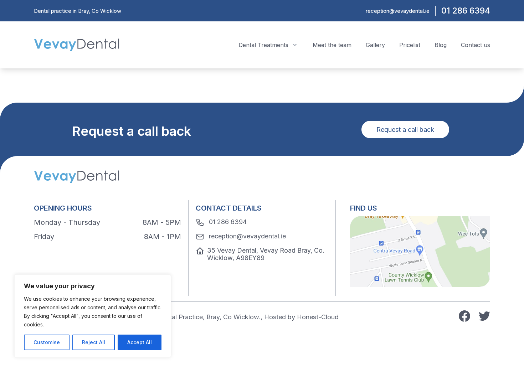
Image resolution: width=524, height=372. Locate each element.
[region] (92, 316)
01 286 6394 (465, 11)
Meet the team (332, 44)
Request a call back (405, 129)
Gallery (375, 44)
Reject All (93, 342)
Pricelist (409, 44)
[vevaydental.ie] (76, 44)
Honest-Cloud (318, 317)
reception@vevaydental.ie (398, 10)
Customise (47, 342)
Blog (441, 44)
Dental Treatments (263, 44)
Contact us (475, 44)
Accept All (139, 342)
